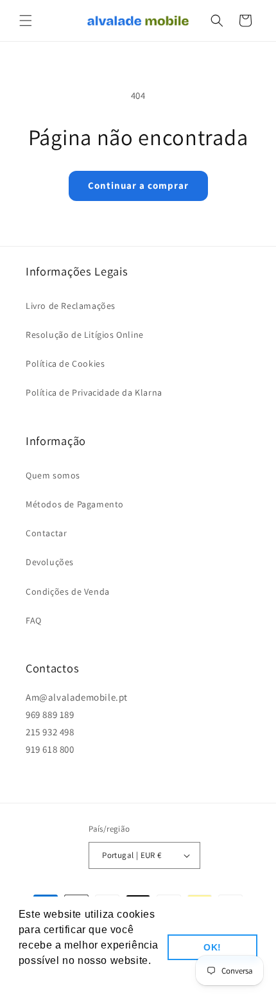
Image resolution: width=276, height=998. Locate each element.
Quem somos (53, 475)
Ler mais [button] (42, 977)
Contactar (46, 533)
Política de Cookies (65, 363)
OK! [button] (212, 947)
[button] (26, 20)
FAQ (34, 620)
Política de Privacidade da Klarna (94, 392)
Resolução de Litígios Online (85, 334)
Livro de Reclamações (71, 305)
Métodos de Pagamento (75, 504)
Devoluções (50, 562)
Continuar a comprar (138, 185)
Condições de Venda (68, 591)
